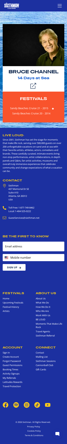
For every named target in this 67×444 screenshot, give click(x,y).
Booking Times (10, 369)
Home (6, 298)
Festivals (33, 98)
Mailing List (42, 356)
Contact (12, 180)
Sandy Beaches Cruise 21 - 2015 (29, 108)
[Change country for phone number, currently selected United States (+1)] (6, 257)
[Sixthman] (11, 5)
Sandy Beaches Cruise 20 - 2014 (31, 113)
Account (13, 347)
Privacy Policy (33, 426)
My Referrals (9, 377)
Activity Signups (11, 373)
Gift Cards (41, 369)
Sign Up (12, 267)
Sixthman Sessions (46, 361)
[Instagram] (26, 404)
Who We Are (42, 311)
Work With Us (43, 315)
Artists (6, 311)
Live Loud (13, 135)
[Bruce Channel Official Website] (33, 45)
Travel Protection (12, 386)
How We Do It (43, 306)
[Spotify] (16, 404)
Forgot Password (12, 361)
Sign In (6, 352)
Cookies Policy (33, 430)
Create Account (11, 356)
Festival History (11, 306)
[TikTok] (37, 404)
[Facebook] (5, 404)
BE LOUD (40, 319)
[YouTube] (48, 404)
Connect (46, 347)
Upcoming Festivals (13, 302)
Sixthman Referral (45, 335)
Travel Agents (43, 331)
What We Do (42, 302)
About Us (46, 293)
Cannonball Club (44, 365)
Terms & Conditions (33, 435)
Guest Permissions (12, 365)
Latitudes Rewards (12, 382)
